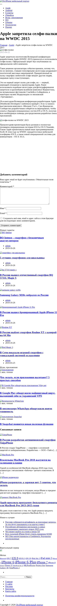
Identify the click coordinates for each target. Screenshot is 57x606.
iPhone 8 (52, 562)
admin (7, 246)
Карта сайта (10, 591)
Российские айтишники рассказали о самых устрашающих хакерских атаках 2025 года (25, 528)
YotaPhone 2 (14, 568)
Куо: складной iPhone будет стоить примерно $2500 (28, 534)
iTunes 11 (9, 565)
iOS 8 (15, 558)
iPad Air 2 (36, 558)
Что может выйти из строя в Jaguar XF (22, 531)
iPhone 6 (7, 562)
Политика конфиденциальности (19, 596)
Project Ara (40, 565)
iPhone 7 (42, 562)
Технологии (10, 25)
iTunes (2, 565)
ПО (6, 20)
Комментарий (7, 186)
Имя (2, 208)
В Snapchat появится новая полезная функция (26, 424)
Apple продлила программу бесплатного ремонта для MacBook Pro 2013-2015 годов (28, 504)
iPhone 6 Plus (25, 562)
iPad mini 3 (46, 558)
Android (8, 10)
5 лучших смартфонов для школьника (22, 257)
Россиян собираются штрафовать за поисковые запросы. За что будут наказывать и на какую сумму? (30, 523)
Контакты (9, 589)
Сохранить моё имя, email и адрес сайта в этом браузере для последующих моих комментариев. (27, 219)
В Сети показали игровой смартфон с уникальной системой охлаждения (21, 354)
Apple (7, 8)
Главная (8, 582)
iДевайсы (9, 15)
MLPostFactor (29, 565)
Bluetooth (3, 558)
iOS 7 (8, 558)
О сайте (8, 584)
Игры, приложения (14, 17)
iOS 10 (28, 558)
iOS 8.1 (22, 558)
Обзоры (8, 22)
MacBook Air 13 (18, 565)
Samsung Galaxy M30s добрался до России (24, 295)
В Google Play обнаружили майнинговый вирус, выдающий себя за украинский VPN (27, 394)
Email (3, 213)
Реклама (9, 586)
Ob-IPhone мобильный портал (29, 605)
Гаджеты (9, 13)
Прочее (8, 27)
